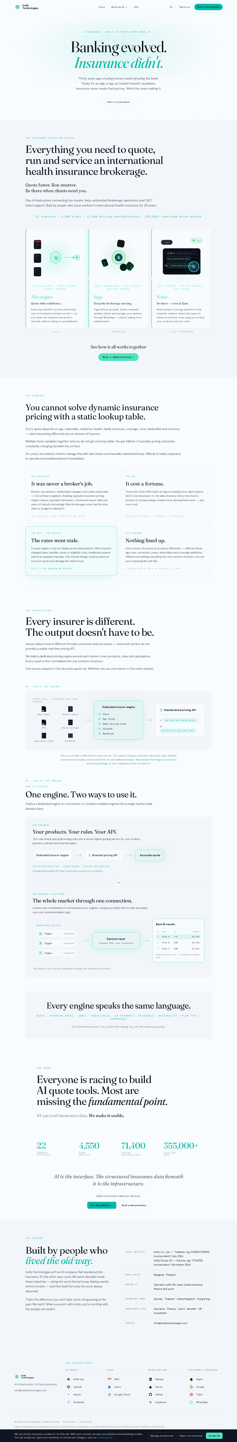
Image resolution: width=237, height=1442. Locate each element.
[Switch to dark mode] (171, 7)
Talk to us (184, 7)
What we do (118, 7)
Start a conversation (208, 7)
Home (102, 7)
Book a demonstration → (118, 357)
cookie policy (104, 1437)
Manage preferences (162, 1435)
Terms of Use (85, 1421)
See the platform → (102, 1205)
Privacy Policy (69, 1421)
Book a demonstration (134, 1205)
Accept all (214, 1435)
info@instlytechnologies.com (30, 1390)
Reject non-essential (191, 1435)
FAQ (136, 7)
